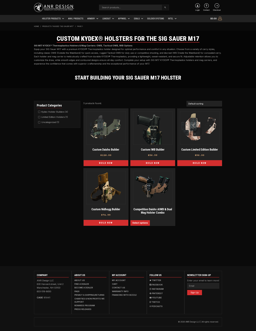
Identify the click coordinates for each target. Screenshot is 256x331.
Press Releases (82, 309)
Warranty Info (120, 291)
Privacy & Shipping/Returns (89, 295)
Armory (91, 18)
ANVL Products (75, 18)
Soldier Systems (155, 18)
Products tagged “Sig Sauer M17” (58, 26)
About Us (79, 280)
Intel (170, 18)
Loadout (106, 18)
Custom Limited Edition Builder (199, 149)
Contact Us (118, 287)
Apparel (122, 18)
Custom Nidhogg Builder (105, 209)
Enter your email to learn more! (203, 280)
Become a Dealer (83, 287)
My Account (119, 280)
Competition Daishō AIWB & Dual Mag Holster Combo (152, 210)
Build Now (106, 163)
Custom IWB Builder (153, 149)
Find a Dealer (81, 284)
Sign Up (195, 292)
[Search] (165, 7)
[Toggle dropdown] (63, 18)
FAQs (76, 291)
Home (36, 26)
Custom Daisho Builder (105, 149)
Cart (114, 284)
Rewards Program (84, 305)
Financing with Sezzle (124, 295)
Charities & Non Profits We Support (89, 300)
